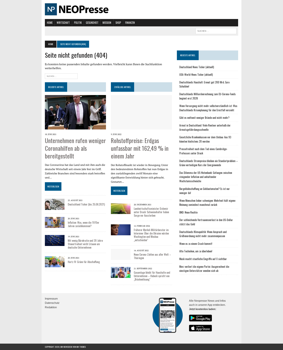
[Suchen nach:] (61, 76)
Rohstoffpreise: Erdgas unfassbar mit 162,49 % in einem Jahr (140, 148)
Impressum (51, 298)
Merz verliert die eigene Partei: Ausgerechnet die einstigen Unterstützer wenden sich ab (204, 269)
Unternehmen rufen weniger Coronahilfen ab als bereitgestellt (75, 148)
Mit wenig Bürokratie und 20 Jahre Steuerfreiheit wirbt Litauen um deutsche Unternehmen (85, 244)
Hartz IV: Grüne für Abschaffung (84, 262)
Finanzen (130, 23)
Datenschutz (52, 302)
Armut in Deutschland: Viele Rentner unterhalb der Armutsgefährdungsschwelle (205, 127)
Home (50, 23)
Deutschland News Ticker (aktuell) (196, 67)
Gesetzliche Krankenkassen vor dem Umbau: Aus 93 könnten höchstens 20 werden (205, 139)
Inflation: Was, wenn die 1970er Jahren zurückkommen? (83, 224)
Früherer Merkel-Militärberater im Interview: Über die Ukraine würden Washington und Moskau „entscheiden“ (151, 235)
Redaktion (51, 307)
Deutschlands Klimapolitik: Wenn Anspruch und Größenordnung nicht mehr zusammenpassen (203, 234)
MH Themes (81, 346)
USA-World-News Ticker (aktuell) (196, 75)
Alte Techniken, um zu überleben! (195, 251)
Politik (78, 23)
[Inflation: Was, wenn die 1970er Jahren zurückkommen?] (55, 225)
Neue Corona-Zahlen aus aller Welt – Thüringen (152, 256)
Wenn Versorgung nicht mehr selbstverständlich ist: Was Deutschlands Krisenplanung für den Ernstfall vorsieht (208, 108)
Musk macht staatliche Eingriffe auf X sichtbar (203, 259)
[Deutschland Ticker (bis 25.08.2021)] (55, 207)
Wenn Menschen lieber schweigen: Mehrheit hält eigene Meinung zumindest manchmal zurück (207, 203)
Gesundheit (92, 23)
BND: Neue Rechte (188, 212)
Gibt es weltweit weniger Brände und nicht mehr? (204, 118)
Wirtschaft (63, 23)
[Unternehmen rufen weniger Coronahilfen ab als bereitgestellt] (75, 127)
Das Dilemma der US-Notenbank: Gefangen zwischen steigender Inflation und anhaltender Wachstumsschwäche (205, 177)
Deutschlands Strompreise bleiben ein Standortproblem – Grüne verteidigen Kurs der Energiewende (208, 163)
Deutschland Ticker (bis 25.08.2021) (86, 204)
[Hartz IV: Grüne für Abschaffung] (55, 265)
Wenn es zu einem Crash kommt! (195, 244)
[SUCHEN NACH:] (216, 31)
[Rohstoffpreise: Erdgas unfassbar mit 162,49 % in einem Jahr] (141, 127)
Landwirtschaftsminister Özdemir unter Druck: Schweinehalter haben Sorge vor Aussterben (151, 212)
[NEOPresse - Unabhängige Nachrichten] (141, 9)
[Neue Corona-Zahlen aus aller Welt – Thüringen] (121, 257)
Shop (118, 23)
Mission (107, 23)
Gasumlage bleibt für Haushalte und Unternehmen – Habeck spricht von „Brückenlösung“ (152, 276)
